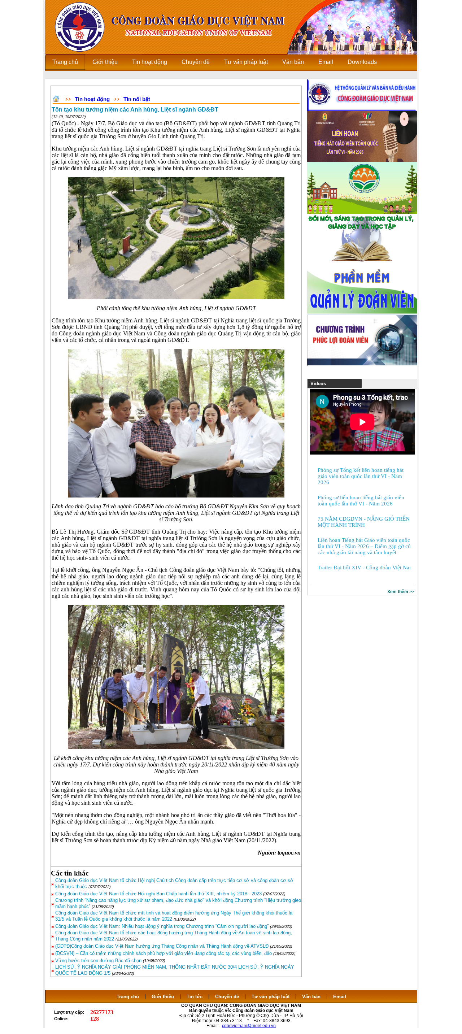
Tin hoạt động (92, 99)
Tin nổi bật (136, 99)
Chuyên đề (227, 996)
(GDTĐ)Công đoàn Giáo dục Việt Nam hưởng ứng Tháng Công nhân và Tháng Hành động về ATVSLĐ (162, 946)
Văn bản (312, 996)
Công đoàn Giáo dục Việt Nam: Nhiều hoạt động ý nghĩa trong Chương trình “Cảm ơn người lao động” (162, 926)
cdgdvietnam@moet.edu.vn (249, 1025)
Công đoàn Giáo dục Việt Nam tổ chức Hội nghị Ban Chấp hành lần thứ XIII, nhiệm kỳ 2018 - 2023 (158, 893)
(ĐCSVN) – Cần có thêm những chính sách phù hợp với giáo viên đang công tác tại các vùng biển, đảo (163, 953)
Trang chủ (128, 996)
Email (339, 996)
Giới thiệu (163, 996)
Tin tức (194, 996)
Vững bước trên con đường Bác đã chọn (98, 960)
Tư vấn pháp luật (270, 996)
